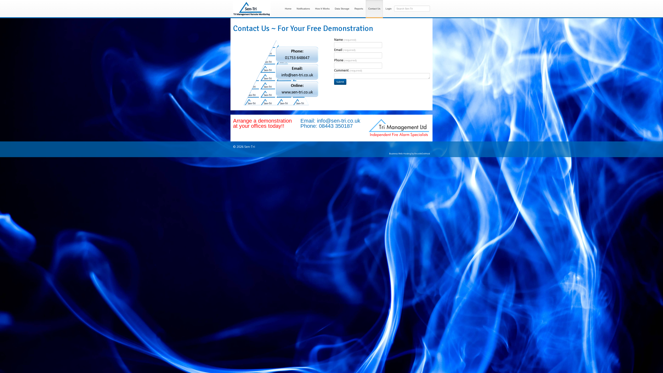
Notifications (303, 8)
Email (344, 50)
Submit (340, 81)
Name (345, 39)
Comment (348, 70)
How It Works (322, 8)
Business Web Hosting (400, 153)
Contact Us (374, 8)
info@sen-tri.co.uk (338, 121)
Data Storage (342, 8)
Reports (358, 8)
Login (389, 8)
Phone (345, 60)
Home (288, 8)
